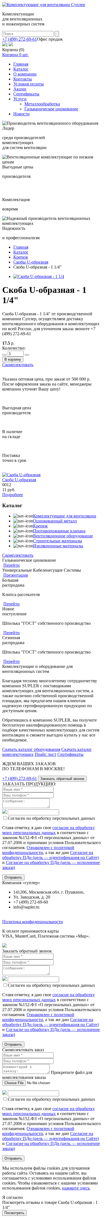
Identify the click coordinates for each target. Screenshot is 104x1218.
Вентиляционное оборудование (63, 535)
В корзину (12, 359)
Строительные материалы (57, 540)
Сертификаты (26, 94)
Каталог (21, 69)
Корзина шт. (15, 54)
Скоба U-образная (19, 479)
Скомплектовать (17, 364)
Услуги (20, 99)
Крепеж (40, 526)
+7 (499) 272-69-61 (19, 39)
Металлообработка (42, 103)
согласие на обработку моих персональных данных (48, 830)
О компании (25, 74)
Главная (20, 64)
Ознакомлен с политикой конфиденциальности (38, 850)
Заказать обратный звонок (62, 779)
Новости (21, 113)
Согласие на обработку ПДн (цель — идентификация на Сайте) (50, 855)
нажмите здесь (76, 1188)
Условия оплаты (28, 84)
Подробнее (12, 494)
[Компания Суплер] (43, 4)
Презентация (15, 575)
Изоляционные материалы (58, 545)
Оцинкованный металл (55, 521)
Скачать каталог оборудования (31, 749)
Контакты (22, 79)
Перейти (11, 565)
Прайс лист (45, 754)
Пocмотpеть (14, 1213)
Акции (19, 89)
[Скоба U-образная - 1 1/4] (38, 276)
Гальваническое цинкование (51, 108)
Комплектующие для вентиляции (64, 516)
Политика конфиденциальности (32, 921)
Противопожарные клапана (59, 531)
